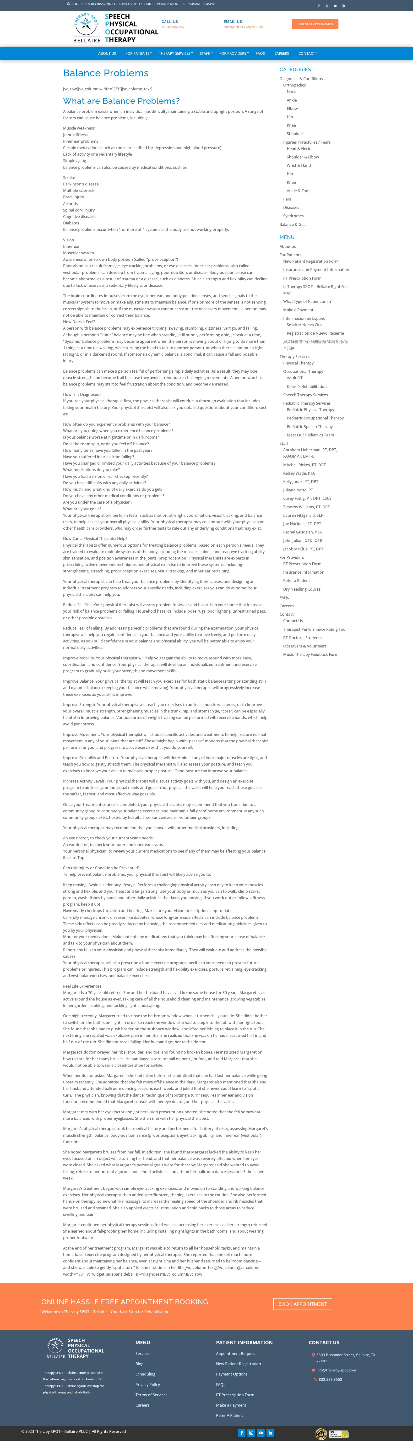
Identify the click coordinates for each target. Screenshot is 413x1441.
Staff (205, 53)
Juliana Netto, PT (298, 490)
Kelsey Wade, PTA (299, 473)
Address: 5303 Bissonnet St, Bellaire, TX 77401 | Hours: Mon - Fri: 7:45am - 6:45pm (143, 3)
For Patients (137, 53)
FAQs (260, 53)
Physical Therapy (298, 363)
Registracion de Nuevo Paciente (315, 333)
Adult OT (295, 378)
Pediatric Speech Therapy (310, 426)
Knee (291, 125)
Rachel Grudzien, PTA (302, 532)
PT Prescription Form (302, 278)
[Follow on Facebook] (319, 6)
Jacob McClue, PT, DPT (303, 549)
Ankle (292, 100)
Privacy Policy (148, 1384)
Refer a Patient (296, 580)
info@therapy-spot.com (244, 27)
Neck (291, 91)
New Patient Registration (238, 1363)
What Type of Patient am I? (307, 301)
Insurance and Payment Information (316, 269)
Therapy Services (174, 53)
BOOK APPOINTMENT (302, 1304)
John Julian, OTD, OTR (302, 540)
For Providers (232, 53)
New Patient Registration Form (311, 261)
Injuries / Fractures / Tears (307, 142)
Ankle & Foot (298, 190)
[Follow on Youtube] (335, 6)
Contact (307, 53)
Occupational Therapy (303, 371)
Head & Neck (298, 148)
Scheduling (145, 1374)
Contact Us (293, 620)
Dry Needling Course (302, 589)
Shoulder (295, 133)
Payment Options (232, 1374)
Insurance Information (303, 572)
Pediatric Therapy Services (307, 403)
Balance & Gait (293, 224)
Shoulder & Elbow (303, 157)
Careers (281, 53)
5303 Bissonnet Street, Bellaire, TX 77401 (345, 1357)
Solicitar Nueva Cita (304, 324)
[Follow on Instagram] (343, 6)
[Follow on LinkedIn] (270, 1433)
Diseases (291, 207)
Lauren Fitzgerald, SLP (303, 515)
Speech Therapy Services (305, 394)
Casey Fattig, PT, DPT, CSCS (307, 498)
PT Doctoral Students (302, 637)
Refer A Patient (229, 1415)
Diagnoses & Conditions (301, 78)
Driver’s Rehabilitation (307, 386)
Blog (139, 1363)
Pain (287, 199)
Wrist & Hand (299, 165)
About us (107, 53)
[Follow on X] (327, 6)
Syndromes (293, 215)
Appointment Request (236, 1353)
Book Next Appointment (315, 24)
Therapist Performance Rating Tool (315, 629)
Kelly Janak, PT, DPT (300, 481)
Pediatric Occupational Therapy (315, 418)
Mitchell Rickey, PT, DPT (304, 465)
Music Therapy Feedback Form (310, 654)
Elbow (292, 108)
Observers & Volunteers (305, 646)
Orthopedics (294, 85)
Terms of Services (152, 1394)
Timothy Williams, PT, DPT (306, 507)
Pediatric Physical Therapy (310, 409)
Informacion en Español (304, 318)
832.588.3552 (330, 1379)
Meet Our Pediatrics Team (310, 435)
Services (143, 1353)
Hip (290, 117)
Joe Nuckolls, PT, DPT (302, 523)
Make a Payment (298, 309)
